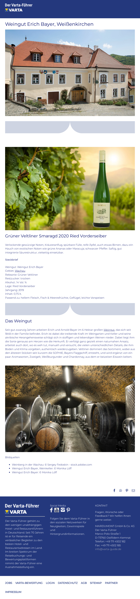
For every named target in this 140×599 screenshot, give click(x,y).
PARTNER (111, 582)
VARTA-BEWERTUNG (29, 582)
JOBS (8, 582)
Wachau (20, 270)
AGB (84, 582)
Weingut (109, 329)
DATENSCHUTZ (68, 582)
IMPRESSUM (13, 591)
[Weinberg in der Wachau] (70, 148)
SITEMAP (96, 582)
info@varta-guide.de (108, 549)
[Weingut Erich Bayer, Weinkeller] (70, 366)
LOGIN (50, 582)
